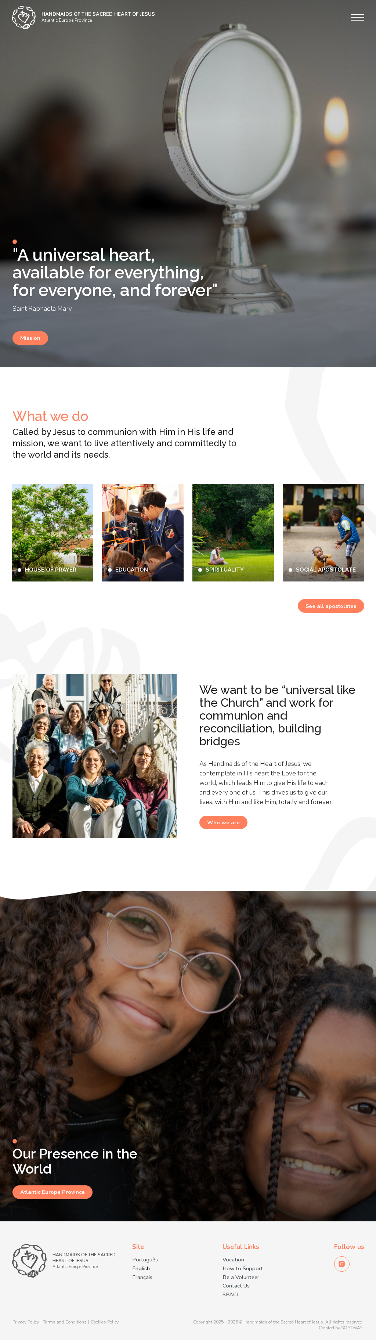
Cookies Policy (105, 1322)
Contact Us (236, 1285)
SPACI (230, 1294)
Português (145, 1259)
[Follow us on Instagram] (342, 1264)
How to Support (243, 1268)
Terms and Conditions (65, 1322)
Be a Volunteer (241, 1277)
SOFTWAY (351, 1328)
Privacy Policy (25, 1322)
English (141, 1268)
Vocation (233, 1259)
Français (142, 1277)
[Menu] (357, 17)
